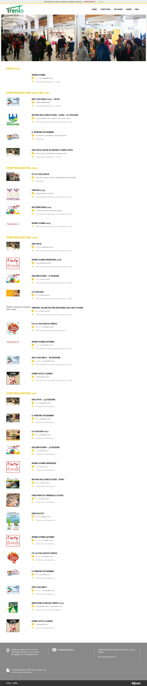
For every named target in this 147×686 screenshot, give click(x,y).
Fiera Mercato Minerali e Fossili (48, 495)
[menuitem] (94, 9)
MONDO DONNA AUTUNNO (43, 537)
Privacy (8, 683)
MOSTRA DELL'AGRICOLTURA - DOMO (48, 479)
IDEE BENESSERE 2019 (41, 207)
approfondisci (89, 2)
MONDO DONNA (38, 75)
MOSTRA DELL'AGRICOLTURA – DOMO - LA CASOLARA (55, 115)
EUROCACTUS (38, 513)
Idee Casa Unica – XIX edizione (46, 357)
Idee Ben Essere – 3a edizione (46, 447)
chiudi (100, 2)
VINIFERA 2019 (38, 190)
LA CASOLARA (38, 292)
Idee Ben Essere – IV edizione (45, 276)
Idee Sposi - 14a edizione (43, 399)
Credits (15, 683)
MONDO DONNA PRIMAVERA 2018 (46, 259)
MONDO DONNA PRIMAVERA (44, 463)
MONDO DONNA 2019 (41, 223)
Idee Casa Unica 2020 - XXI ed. (46, 99)
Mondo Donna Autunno (43, 341)
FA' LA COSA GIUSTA (40, 174)
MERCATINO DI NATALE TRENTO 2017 (48, 603)
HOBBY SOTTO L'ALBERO (42, 621)
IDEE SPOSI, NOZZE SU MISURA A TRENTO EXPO (52, 150)
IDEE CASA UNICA (39, 587)
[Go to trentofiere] (15, 9)
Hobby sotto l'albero (42, 373)
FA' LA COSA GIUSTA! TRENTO (44, 323)
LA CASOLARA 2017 (40, 431)
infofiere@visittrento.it (66, 650)
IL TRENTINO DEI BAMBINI (43, 132)
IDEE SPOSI (36, 243)
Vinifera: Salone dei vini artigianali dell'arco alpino (57, 307)
